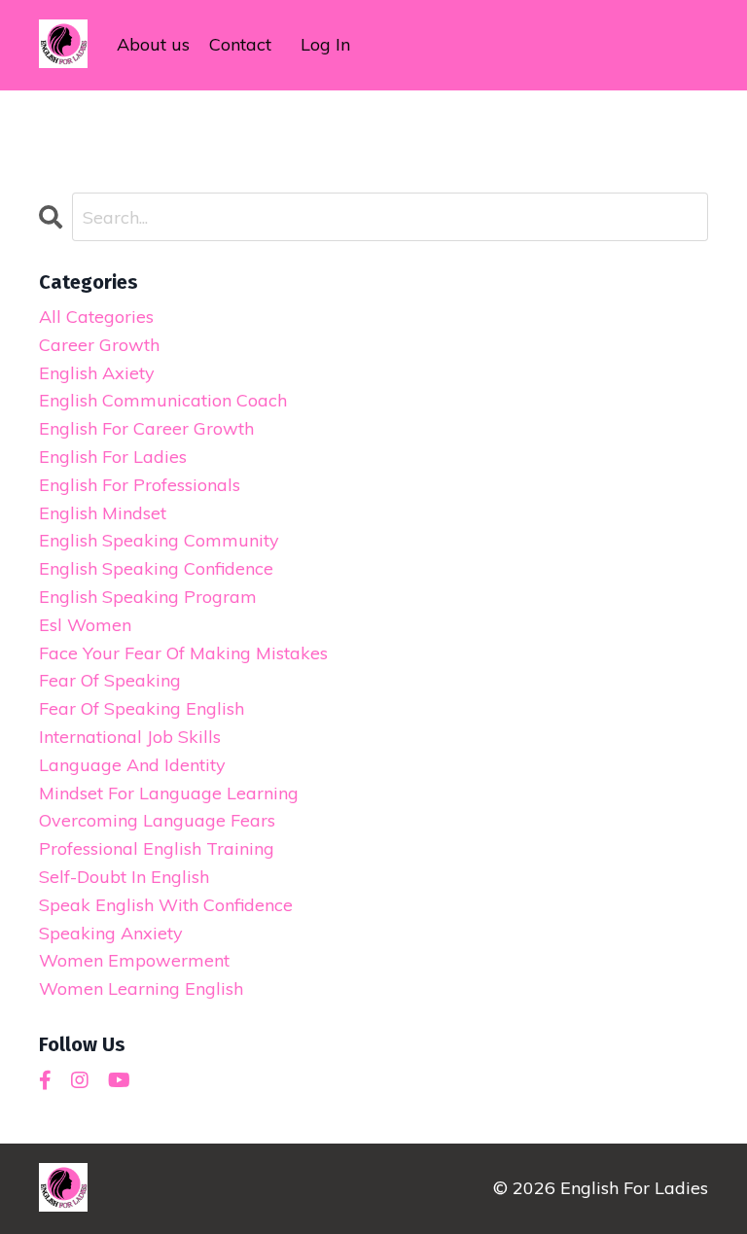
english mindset (102, 513)
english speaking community (159, 540)
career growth (99, 345)
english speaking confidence (156, 568)
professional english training (156, 848)
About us (153, 44)
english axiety (97, 373)
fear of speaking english (141, 708)
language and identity (132, 765)
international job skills (130, 736)
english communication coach (163, 400)
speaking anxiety (111, 933)
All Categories (96, 316)
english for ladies (113, 456)
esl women (85, 625)
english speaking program (148, 596)
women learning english (141, 988)
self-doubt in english (124, 876)
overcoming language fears (157, 820)
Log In (325, 44)
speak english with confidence (166, 905)
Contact (240, 44)
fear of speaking (110, 680)
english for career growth (146, 428)
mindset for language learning (169, 793)
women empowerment (134, 960)
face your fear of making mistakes (183, 653)
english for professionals (139, 485)
